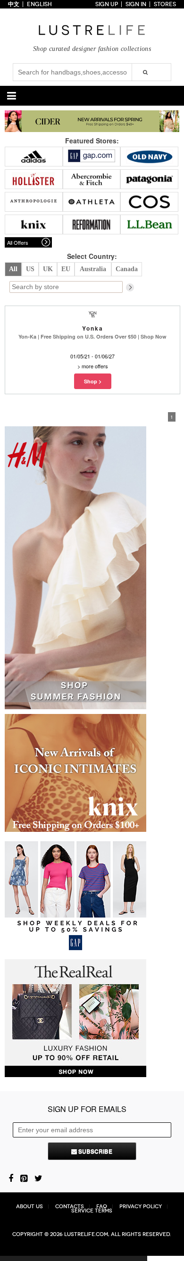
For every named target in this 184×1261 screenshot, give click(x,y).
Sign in (135, 4)
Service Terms (91, 1211)
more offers (95, 366)
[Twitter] (38, 1177)
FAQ (101, 1206)
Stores (165, 4)
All (13, 269)
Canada (127, 269)
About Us (29, 1206)
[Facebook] (10, 1177)
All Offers (17, 242)
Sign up (106, 4)
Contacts (69, 1206)
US (30, 269)
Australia (93, 269)
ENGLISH (39, 4)
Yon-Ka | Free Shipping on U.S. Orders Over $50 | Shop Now (92, 336)
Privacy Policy (140, 1206)
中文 (13, 4)
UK (48, 269)
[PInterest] (23, 1177)
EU (65, 269)
